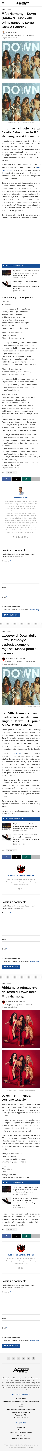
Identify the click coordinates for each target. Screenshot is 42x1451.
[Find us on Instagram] (13, 1358)
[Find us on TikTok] (33, 1358)
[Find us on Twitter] (18, 1358)
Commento (6, 561)
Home (3, 9)
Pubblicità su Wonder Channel (21, 1433)
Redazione (21, 1435)
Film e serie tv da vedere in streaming (21, 1409)
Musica (9, 9)
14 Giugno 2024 (19, 291)
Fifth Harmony (11, 472)
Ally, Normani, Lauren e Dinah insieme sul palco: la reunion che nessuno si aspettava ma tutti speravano (26, 273)
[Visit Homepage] (22, 3)
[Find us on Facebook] (23, 1358)
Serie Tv (21, 1407)
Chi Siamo (21, 1427)
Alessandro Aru (12, 32)
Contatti (21, 1430)
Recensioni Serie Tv (21, 1418)
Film (21, 1404)
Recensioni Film (21, 1415)
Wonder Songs (21, 1398)
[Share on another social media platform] (35, 479)
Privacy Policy (34, 610)
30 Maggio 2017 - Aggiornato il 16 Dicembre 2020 (20, 661)
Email (4, 597)
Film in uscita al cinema (21, 1412)
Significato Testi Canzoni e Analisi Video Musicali (21, 1401)
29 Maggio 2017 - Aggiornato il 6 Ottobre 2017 (19, 1005)
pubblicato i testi (16, 753)
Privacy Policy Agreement (12, 606)
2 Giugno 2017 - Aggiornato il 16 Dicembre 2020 (19, 35)
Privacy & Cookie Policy (21, 1438)
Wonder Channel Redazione (16, 658)
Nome (4, 587)
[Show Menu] (3, 3)
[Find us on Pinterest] (8, 1358)
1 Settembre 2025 (20, 278)
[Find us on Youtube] (28, 1358)
